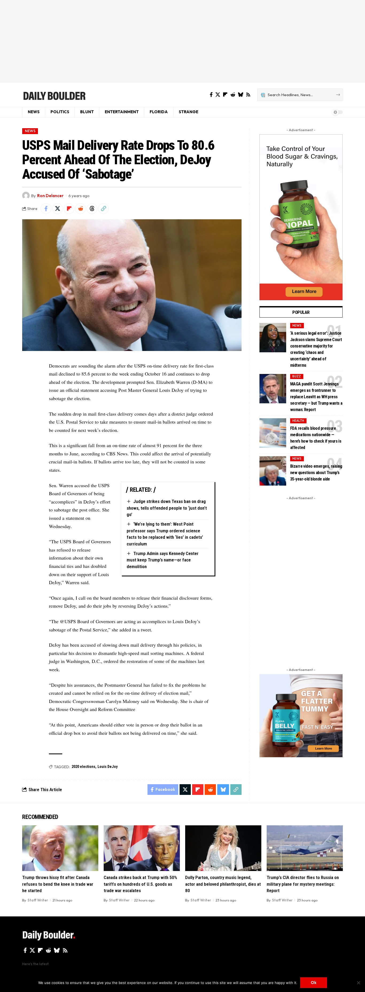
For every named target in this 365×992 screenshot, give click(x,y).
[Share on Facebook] (46, 208)
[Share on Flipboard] (69, 208)
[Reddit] (232, 95)
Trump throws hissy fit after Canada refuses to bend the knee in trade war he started (57, 884)
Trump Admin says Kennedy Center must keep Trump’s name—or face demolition (163, 560)
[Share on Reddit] (80, 208)
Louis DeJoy (108, 766)
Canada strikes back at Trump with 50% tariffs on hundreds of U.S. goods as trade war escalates (140, 884)
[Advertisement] (182, 41)
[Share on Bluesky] (223, 789)
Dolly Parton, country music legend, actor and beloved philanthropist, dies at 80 (223, 884)
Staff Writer (38, 900)
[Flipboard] (225, 95)
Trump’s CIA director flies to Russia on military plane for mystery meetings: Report (303, 884)
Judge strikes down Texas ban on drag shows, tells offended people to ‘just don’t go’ (167, 508)
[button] (103, 208)
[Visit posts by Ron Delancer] (26, 195)
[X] (218, 95)
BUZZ (296, 376)
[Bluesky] (240, 95)
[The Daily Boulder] (54, 95)
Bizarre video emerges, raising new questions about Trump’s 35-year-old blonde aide (316, 473)
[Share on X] (57, 208)
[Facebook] (211, 95)
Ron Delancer (50, 195)
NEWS (30, 130)
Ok (313, 982)
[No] (358, 982)
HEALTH (298, 421)
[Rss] (248, 95)
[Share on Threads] (92, 208)
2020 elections (83, 766)
